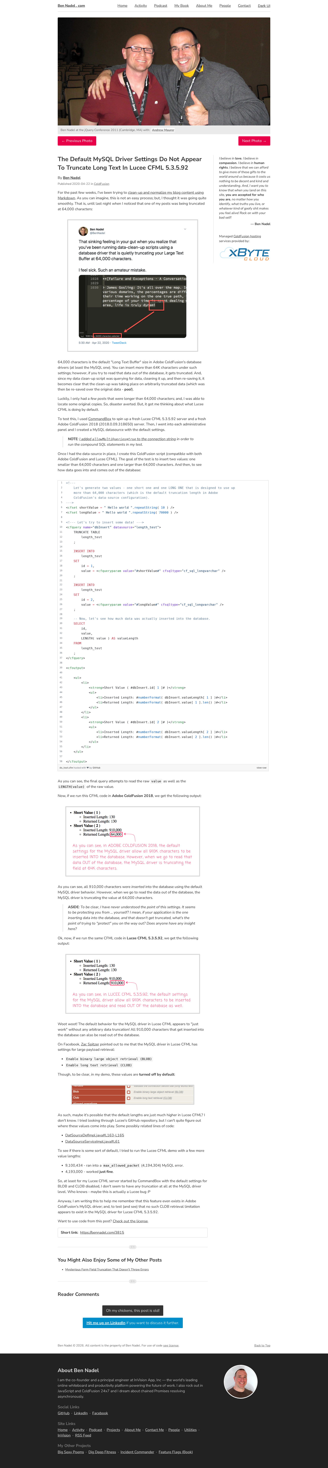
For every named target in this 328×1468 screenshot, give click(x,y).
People (225, 5)
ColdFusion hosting (247, 236)
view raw (261, 767)
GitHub (96, 767)
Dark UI (264, 6)
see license (171, 1345)
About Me (204, 5)
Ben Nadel (71, 177)
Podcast (160, 5)
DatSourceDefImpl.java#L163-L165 (94, 1135)
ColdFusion (101, 184)
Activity (141, 5)
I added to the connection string (127, 439)
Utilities (190, 1429)
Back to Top (262, 1345)
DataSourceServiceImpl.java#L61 (92, 1141)
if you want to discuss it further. (133, 1322)
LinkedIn (81, 1413)
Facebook (100, 1413)
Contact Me (154, 1429)
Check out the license (130, 1221)
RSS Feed (83, 1435)
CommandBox (99, 418)
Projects (113, 1429)
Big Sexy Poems (71, 1452)
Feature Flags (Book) (176, 1452)
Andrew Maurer (163, 130)
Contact (244, 5)
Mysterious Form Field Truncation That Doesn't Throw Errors (107, 1269)
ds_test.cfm (67, 767)
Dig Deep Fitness (102, 1452)
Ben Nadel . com (71, 5)
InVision (64, 1435)
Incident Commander (137, 1452)
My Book (181, 5)
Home (122, 5)
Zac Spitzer (90, 1044)
